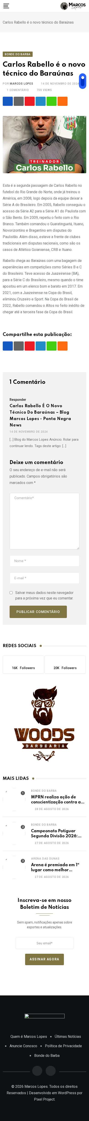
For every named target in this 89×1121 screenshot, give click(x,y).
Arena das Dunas (45, 858)
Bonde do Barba (44, 790)
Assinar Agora (44, 959)
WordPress (67, 1093)
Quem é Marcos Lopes (28, 1036)
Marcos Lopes (21, 83)
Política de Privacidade (63, 1046)
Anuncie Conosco (23, 1046)
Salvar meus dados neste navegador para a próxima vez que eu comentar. (44, 595)
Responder (18, 399)
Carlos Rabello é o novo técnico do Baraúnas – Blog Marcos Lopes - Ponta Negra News (40, 415)
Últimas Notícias (68, 1036)
